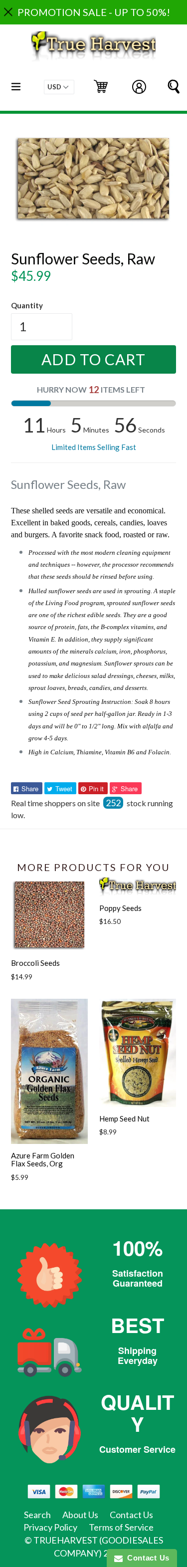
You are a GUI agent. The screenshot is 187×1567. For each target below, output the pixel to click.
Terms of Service (121, 1527)
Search (37, 1514)
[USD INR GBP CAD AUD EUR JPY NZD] (59, 87)
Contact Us (131, 1514)
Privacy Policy (50, 1527)
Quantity (27, 305)
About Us (80, 1514)
